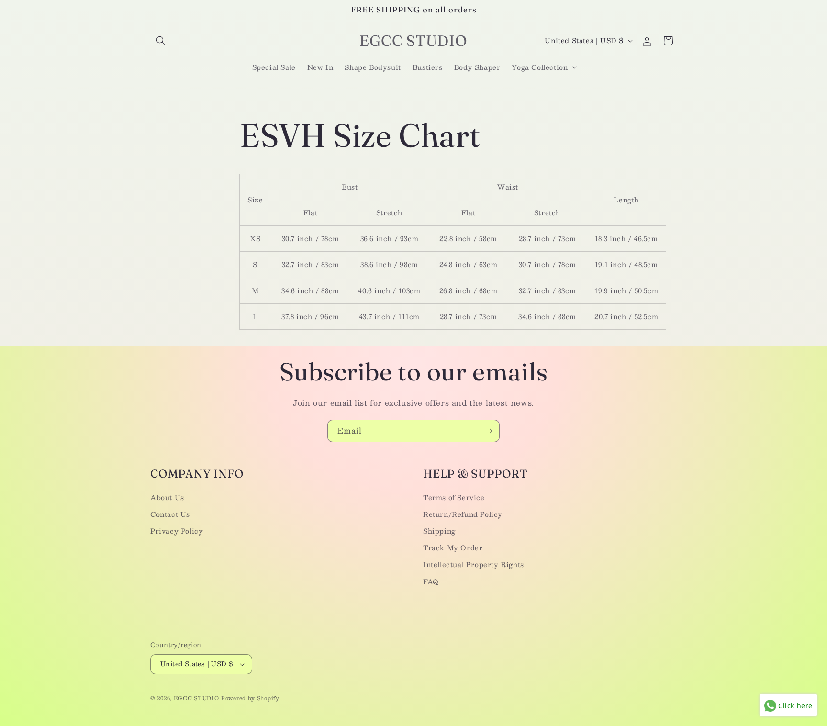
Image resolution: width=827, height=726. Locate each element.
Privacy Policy (176, 530)
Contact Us (170, 514)
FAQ (431, 581)
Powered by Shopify (250, 698)
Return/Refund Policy (463, 514)
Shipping (439, 530)
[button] (160, 40)
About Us (167, 497)
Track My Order (452, 547)
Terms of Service (454, 497)
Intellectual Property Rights (473, 564)
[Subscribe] (488, 431)
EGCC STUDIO (196, 698)
